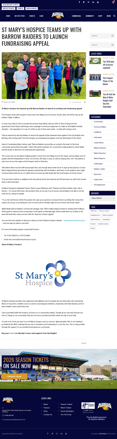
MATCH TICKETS (8, 8)
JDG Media (102, 434)
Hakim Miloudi (95, 219)
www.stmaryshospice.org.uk (74, 220)
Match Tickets (66, 408)
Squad (92, 228)
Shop (46, 411)
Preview (93, 224)
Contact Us (48, 415)
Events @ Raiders (67, 411)
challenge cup (95, 215)
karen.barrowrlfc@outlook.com (14, 419)
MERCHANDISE (32, 8)
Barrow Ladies (104, 211)
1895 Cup (93, 211)
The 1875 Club (66, 415)
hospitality (106, 219)
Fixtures (47, 408)
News (46, 404)
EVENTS (20, 8)
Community (76, 102)
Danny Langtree (107, 215)
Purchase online (14, 376)
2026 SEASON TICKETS (10, 5)
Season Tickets (66, 404)
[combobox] (102, 198)
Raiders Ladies (103, 224)
